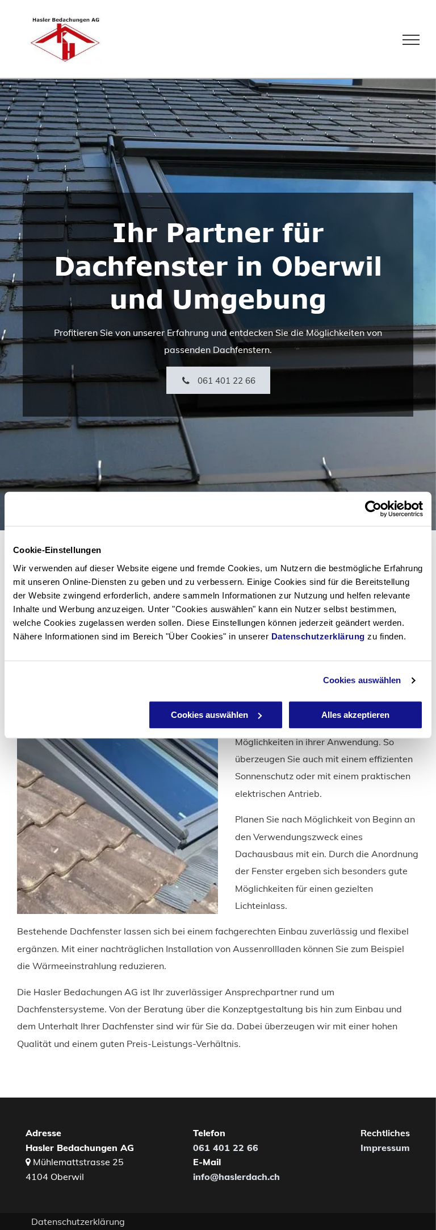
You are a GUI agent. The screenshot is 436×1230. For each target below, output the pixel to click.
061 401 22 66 (225, 1147)
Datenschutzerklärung (318, 636)
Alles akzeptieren (355, 715)
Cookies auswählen (362, 680)
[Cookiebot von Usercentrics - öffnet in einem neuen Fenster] (373, 508)
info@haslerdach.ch (236, 1176)
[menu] (411, 40)
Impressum (385, 1147)
